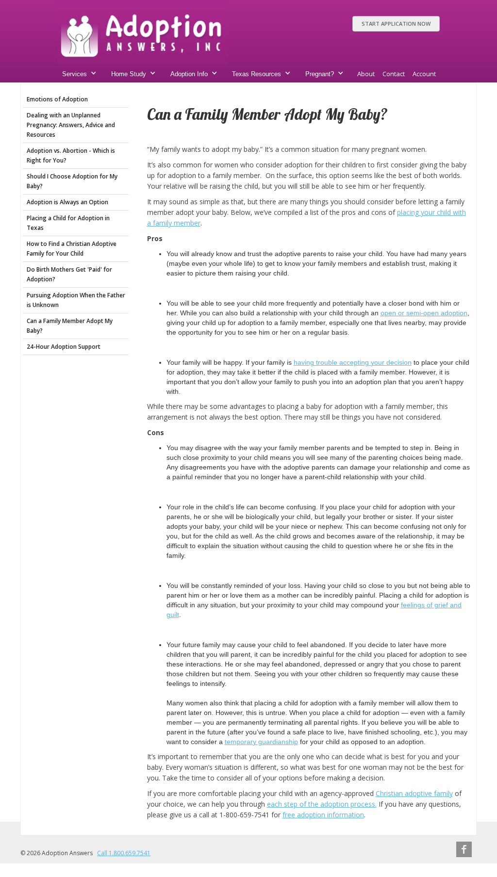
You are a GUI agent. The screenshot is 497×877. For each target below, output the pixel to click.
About (366, 73)
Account (424, 73)
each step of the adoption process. (322, 804)
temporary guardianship (261, 742)
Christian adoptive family (414, 793)
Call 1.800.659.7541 (123, 853)
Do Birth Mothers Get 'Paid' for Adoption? (69, 274)
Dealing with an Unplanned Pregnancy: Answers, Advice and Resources (71, 125)
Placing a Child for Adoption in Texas (68, 223)
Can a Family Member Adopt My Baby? (70, 326)
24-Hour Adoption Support (63, 346)
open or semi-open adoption (424, 313)
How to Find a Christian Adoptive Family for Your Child (71, 249)
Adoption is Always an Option (67, 202)
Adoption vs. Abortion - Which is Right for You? (71, 155)
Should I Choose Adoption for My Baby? (72, 181)
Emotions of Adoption (57, 99)
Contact (393, 73)
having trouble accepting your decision (353, 362)
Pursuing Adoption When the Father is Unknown (76, 300)
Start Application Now (396, 23)
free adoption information (323, 814)
